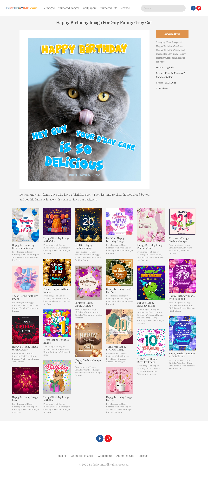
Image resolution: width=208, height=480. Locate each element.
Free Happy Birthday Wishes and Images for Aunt (119, 301)
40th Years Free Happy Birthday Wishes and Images (117, 359)
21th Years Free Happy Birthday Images (180, 250)
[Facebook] (193, 8)
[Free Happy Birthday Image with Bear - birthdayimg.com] (57, 377)
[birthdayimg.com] (21, 8)
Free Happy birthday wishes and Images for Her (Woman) (119, 409)
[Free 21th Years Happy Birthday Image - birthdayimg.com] (182, 221)
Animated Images (68, 8)
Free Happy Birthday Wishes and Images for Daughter (150, 257)
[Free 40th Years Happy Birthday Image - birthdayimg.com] (119, 326)
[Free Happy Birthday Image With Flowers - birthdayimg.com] (25, 330)
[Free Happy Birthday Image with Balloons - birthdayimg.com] (182, 276)
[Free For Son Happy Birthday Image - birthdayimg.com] (151, 283)
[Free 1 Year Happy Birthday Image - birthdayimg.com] (25, 279)
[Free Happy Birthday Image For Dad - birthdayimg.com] (88, 340)
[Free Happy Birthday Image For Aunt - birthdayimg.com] (119, 272)
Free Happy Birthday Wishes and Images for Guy (170, 50)
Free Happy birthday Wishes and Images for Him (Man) (88, 257)
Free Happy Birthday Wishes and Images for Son (150, 315)
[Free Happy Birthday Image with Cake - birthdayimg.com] (57, 221)
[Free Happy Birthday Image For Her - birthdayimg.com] (119, 380)
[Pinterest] (198, 8)
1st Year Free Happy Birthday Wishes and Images (25, 308)
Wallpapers (90, 8)
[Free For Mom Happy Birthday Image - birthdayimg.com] (88, 283)
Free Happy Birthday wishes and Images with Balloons (182, 308)
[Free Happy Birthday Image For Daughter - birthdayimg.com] (151, 225)
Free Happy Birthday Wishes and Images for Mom (88, 315)
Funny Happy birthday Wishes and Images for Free (171, 58)
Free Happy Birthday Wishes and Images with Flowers (25, 359)
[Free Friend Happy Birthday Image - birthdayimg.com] (57, 272)
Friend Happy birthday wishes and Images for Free (25, 257)
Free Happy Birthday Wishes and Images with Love (25, 409)
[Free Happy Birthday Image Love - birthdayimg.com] (25, 380)
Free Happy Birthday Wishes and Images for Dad (88, 373)
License (125, 8)
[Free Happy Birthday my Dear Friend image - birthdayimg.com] (25, 225)
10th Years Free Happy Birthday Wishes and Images (148, 371)
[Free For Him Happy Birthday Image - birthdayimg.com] (88, 225)
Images (50, 8)
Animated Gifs (108, 8)
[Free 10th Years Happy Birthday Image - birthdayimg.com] (151, 342)
